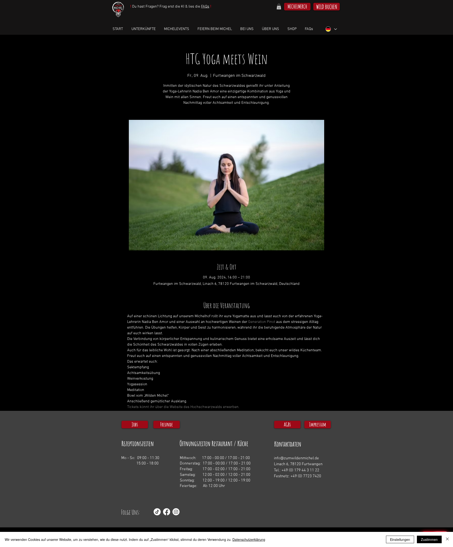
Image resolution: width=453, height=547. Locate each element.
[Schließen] (447, 539)
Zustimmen (429, 539)
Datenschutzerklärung (248, 539)
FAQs (205, 6)
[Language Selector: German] (331, 29)
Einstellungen (400, 539)
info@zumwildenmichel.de (296, 458)
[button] (279, 6)
